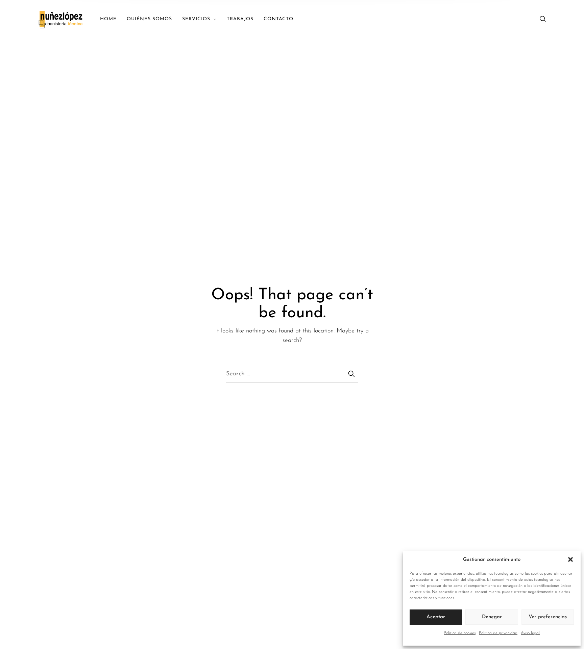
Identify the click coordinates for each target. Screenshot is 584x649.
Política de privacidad (498, 633)
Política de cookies (460, 633)
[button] (570, 559)
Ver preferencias (548, 617)
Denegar (492, 617)
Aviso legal (530, 633)
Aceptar (436, 617)
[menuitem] (113, 19)
